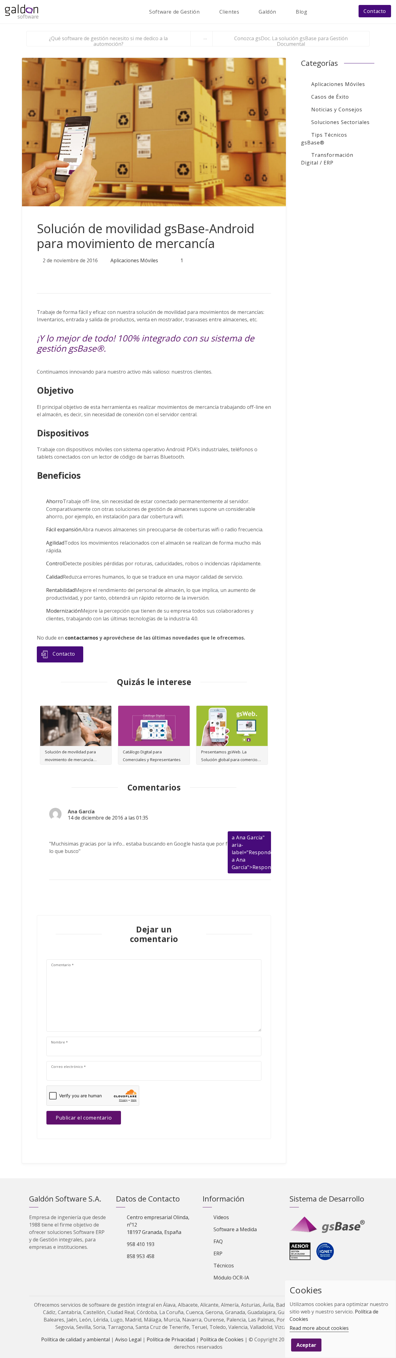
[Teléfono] (347, 12)
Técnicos (223, 1265)
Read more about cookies (319, 1328)
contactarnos (81, 637)
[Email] (333, 12)
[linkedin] (69, 274)
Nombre (59, 1042)
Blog (301, 11)
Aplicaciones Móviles (134, 260)
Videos (221, 1217)
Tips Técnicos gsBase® (324, 138)
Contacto (375, 11)
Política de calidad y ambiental (75, 1339)
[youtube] (153, 1272)
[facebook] (55, 274)
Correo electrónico (68, 1066)
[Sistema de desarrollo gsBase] (328, 1225)
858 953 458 (140, 1256)
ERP (217, 1253)
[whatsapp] (82, 274)
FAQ (218, 1241)
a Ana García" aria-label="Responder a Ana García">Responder (255, 852)
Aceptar (306, 1345)
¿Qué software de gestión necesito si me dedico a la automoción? (108, 40)
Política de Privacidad (171, 1339)
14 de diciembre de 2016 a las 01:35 (108, 817)
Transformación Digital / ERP (327, 159)
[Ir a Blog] (201, 38)
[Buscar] (319, 12)
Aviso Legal (128, 1339)
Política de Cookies (221, 1339)
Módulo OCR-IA (231, 1277)
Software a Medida (235, 1229)
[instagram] (163, 1272)
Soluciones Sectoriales (340, 122)
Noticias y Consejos (336, 109)
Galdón (267, 11)
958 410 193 (140, 1244)
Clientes (229, 11)
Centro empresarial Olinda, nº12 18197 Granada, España (158, 1225)
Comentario (62, 964)
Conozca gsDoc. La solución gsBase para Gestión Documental (291, 40)
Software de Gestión (174, 11)
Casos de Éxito (330, 96)
